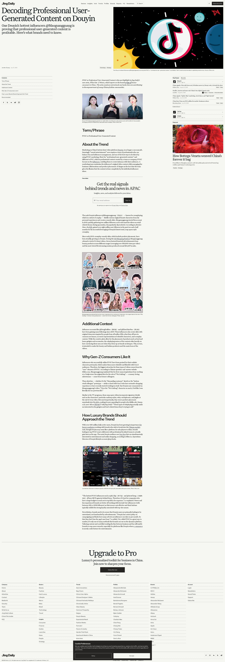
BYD (152, 641)
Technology (103, 67)
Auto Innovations (81, 588)
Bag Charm (79, 591)
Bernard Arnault (118, 607)
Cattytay (116, 616)
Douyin (120, 150)
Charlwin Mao (117, 619)
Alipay (153, 613)
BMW (152, 638)
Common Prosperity (82, 610)
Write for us (5, 610)
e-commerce (138, 526)
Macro (217, 87)
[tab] (183, 77)
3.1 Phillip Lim (155, 588)
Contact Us (140, 660)
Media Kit (5, 600)
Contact (4, 597)
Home (4, 588)
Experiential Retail (82, 619)
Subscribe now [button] (112, 570)
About (4, 591)
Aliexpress (154, 610)
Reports (118, 3)
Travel (217, 103)
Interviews (79, 638)
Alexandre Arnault (119, 594)
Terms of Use (124, 205)
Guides (41, 629)
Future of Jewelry (81, 629)
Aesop (153, 597)
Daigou (78, 613)
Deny (93, 656)
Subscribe (191, 600)
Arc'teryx (154, 629)
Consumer (211, 92)
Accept (131, 656)
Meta (40, 603)
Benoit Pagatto (118, 603)
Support (190, 597)
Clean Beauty (80, 607)
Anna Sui (153, 619)
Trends (100, 3)
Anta (152, 622)
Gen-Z (128, 82)
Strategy (109, 67)
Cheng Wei (116, 626)
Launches (42, 632)
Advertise (5, 594)
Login (117, 575)
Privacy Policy (115, 205)
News (221, 87)
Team (3, 607)
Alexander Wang (156, 603)
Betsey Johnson (118, 610)
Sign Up (128, 200)
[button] (209, 3)
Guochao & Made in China (84, 635)
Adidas (153, 594)
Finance (41, 626)
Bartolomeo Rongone (120, 600)
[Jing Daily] (8, 3)
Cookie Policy (125, 660)
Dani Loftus (117, 638)
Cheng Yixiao (117, 629)
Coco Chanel (117, 635)
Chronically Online (82, 603)
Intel (95, 3)
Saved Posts (192, 594)
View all (152, 645)
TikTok (96, 404)
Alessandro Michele (119, 588)
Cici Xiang (116, 632)
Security (4, 603)
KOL (91, 227)
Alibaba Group (155, 607)
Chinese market (134, 427)
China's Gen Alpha (219, 92)
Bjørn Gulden (117, 613)
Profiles (106, 3)
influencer (96, 162)
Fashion (175, 168)
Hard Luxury (43, 594)
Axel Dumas (117, 597)
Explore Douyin (176, 106)
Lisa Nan (175, 92)
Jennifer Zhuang (6, 67)
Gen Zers (122, 434)
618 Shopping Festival (122, 239)
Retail (218, 98)
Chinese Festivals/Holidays (85, 600)
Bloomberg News (177, 103)
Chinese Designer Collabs (84, 597)
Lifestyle (41, 597)
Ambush (153, 616)
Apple (152, 626)
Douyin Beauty (81, 616)
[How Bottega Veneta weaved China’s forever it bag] (198, 139)
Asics (152, 632)
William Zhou (176, 87)
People (41, 638)
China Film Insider (7, 616)
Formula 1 (79, 626)
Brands (112, 3)
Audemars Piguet (156, 635)
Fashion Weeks (81, 622)
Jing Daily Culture (7, 613)
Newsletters (130, 3)
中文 (3, 619)
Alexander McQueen (119, 591)
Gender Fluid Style (82, 632)
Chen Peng (116, 622)
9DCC (152, 591)
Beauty (205, 92)
